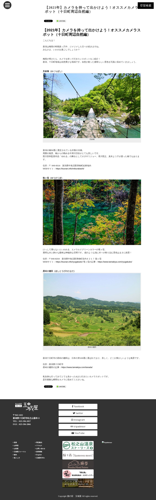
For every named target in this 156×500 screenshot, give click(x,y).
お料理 (15, 445)
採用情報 (39, 452)
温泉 (15, 442)
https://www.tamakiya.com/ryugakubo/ (115, 262)
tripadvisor (79, 426)
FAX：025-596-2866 (22, 424)
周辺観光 (39, 442)
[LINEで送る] (61, 21)
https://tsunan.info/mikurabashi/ (70, 169)
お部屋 (15, 448)
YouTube (79, 433)
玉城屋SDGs (40, 458)
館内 (15, 455)
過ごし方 (16, 458)
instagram (79, 419)
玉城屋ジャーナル (19, 452)
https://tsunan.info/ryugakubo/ (69, 262)
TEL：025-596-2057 (22, 421)
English (39, 455)
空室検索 (145, 5)
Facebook (78, 406)
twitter (79, 413)
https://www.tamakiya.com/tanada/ (77, 367)
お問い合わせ (40, 448)
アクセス (39, 445)
